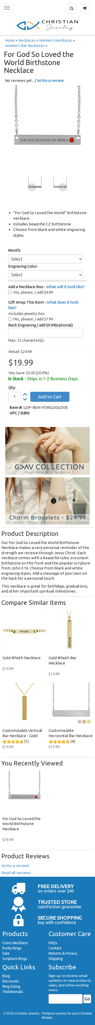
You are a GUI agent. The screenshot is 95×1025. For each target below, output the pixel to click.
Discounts (10, 981)
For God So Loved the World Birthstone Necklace (21, 823)
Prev (32, 187)
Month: (14, 250)
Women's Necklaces (55, 40)
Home (10, 40)
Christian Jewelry (27, 1013)
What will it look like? (65, 286)
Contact (55, 948)
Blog (6, 976)
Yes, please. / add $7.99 (33, 319)
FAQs (53, 943)
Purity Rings (12, 948)
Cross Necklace (15, 943)
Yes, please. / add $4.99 (33, 292)
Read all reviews (16, 872)
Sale (6, 953)
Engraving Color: (23, 266)
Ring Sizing (11, 986)
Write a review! (15, 865)
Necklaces (26, 40)
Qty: (12, 387)
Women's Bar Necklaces (25, 46)
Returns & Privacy (63, 953)
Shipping (56, 959)
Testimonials (12, 992)
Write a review (50, 80)
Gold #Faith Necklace (21, 658)
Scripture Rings (14, 959)
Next (63, 187)
